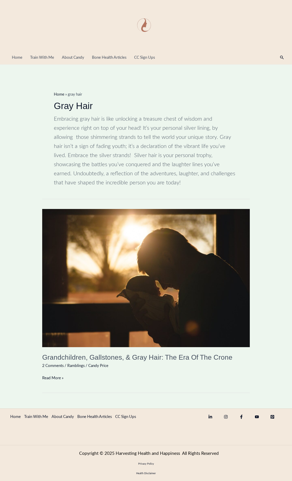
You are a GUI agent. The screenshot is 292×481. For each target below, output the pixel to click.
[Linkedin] (210, 417)
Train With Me (42, 57)
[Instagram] (226, 417)
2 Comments (53, 366)
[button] (282, 58)
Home (17, 57)
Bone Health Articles (109, 57)
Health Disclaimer (146, 473)
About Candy (73, 57)
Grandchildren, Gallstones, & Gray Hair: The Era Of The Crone (137, 357)
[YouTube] (257, 417)
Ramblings (76, 366)
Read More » (52, 377)
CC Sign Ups (144, 57)
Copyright (89, 453)
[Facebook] (241, 417)
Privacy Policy (146, 464)
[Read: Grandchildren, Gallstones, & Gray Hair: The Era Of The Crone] (146, 278)
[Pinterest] (272, 417)
